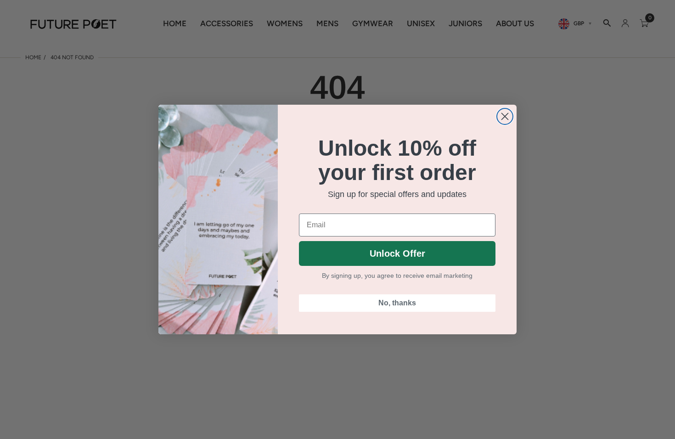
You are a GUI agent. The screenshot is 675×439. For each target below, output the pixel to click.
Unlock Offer (397, 253)
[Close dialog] (505, 116)
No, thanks (397, 303)
